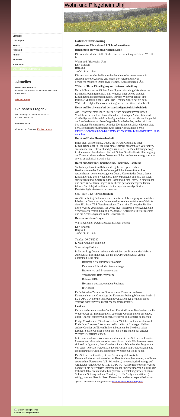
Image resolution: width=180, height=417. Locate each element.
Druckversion (24, 410)
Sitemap (34, 410)
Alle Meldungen (22, 99)
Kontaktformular (44, 129)
